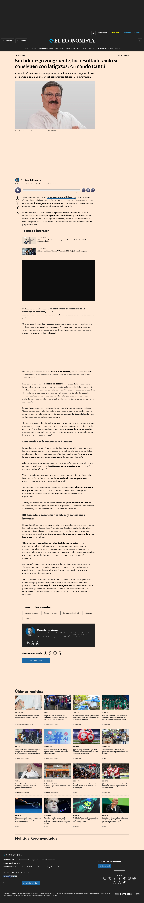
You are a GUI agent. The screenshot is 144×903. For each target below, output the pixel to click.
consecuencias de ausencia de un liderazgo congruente (53, 310)
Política (46, 713)
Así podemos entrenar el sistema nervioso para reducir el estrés (27, 717)
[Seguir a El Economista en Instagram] (129, 878)
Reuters (77, 826)
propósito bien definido (76, 414)
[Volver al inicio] (45, 855)
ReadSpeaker (76, 192)
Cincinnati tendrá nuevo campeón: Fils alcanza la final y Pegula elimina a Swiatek (28, 820)
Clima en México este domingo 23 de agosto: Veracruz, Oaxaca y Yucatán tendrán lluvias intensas (27, 752)
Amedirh (27, 618)
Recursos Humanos (31, 613)
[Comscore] (123, 894)
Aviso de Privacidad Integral (41, 867)
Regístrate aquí (105, 866)
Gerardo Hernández (33, 180)
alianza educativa (88, 48)
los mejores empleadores (55, 323)
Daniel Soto (78, 724)
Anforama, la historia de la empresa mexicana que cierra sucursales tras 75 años (57, 786)
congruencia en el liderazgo (61, 197)
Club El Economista (48, 860)
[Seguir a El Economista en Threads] (119, 882)
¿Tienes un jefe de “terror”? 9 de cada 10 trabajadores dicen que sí (62, 251)
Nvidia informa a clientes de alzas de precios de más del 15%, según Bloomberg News (85, 820)
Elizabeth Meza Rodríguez (52, 792)
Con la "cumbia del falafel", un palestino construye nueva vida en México (115, 752)
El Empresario (42, 237)
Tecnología (48, 815)
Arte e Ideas (19, 713)
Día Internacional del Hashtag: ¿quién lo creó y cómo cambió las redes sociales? (56, 752)
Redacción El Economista (52, 724)
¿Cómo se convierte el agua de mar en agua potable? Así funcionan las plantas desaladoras (86, 717)
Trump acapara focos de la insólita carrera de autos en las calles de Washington (86, 786)
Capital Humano (20, 55)
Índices (110, 48)
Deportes (105, 713)
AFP (105, 758)
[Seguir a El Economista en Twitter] (110, 878)
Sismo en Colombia (56, 48)
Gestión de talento (50, 613)
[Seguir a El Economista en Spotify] (124, 878)
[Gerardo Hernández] (17, 180)
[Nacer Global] (10, 876)
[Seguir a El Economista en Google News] (114, 882)
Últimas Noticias (30, 48)
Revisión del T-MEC (73, 48)
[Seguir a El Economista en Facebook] (105, 878)
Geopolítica (77, 781)
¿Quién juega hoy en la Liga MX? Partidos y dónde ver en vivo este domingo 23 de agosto (85, 752)
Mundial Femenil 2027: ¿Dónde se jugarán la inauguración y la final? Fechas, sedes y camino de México (115, 717)
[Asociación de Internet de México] (138, 894)
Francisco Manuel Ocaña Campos (25, 724)
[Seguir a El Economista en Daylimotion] (134, 878)
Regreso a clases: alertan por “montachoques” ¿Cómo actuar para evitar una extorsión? (55, 717)
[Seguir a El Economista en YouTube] (119, 878)
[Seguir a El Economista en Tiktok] (124, 882)
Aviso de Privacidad (22, 867)
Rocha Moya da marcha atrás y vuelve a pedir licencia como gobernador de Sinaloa (26, 786)
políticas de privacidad (119, 870)
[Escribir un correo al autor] (37, 643)
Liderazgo (88, 613)
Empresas (76, 713)
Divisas (117, 48)
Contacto (56, 867)
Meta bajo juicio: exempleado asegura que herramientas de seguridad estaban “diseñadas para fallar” (57, 821)
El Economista (23, 860)
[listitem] (18, 190)
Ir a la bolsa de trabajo (30, 883)
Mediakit (17, 863)
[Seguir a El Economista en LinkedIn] (114, 878)
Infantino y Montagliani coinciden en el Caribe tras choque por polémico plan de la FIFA (115, 820)
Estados (17, 747)
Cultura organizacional (71, 613)
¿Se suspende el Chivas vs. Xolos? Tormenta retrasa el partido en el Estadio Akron (114, 786)
